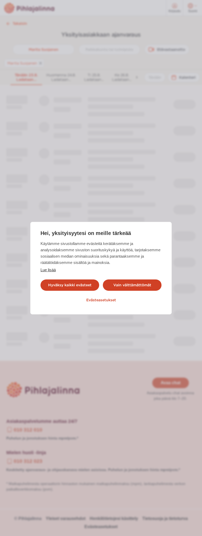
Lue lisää (48, 270)
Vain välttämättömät (132, 285)
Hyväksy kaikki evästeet (70, 285)
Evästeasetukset (101, 300)
